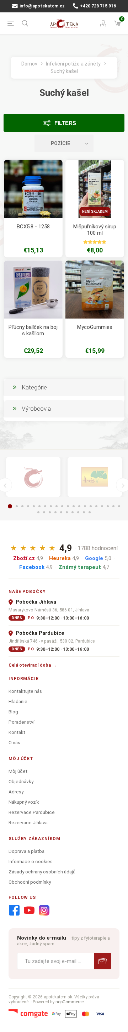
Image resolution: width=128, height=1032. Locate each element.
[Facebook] (14, 910)
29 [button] (84, 512)
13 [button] (79, 506)
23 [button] (50, 512)
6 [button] (39, 506)
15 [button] (91, 506)
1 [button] (10, 506)
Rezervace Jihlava (28, 822)
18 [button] (108, 506)
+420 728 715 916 (97, 6)
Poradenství (21, 722)
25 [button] (61, 512)
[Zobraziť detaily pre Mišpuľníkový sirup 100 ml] (94, 189)
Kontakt (17, 732)
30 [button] (90, 512)
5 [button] (34, 506)
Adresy (16, 791)
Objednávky (21, 781)
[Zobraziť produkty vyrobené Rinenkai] (33, 477)
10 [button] (62, 506)
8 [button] (51, 506)
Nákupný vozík (24, 802)
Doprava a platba (26, 851)
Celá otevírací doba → (33, 665)
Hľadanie (18, 701)
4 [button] (28, 506)
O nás (14, 742)
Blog (13, 711)
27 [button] (72, 512)
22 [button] (44, 512)
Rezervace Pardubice (32, 812)
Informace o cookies (31, 861)
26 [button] (67, 512)
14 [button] (85, 506)
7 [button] (45, 506)
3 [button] (22, 506)
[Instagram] (44, 910)
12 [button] (74, 506)
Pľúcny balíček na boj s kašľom (33, 330)
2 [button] (17, 506)
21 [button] (38, 512)
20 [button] (119, 506)
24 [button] (55, 512)
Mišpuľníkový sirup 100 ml (94, 229)
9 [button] (56, 506)
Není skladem (95, 211)
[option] (33, 477)
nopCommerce (69, 1001)
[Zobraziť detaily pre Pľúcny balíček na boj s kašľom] (33, 289)
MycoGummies (94, 327)
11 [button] (68, 506)
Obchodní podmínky (30, 882)
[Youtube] (29, 910)
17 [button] (102, 506)
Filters (65, 123)
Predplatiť (102, 961)
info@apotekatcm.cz (41, 6)
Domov (29, 64)
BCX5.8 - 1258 (33, 226)
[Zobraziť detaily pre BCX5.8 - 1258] (33, 189)
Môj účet (18, 771)
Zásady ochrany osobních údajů (42, 871)
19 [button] (113, 506)
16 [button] (96, 506)
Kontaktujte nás (25, 691)
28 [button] (78, 512)
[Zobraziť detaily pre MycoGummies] (94, 289)
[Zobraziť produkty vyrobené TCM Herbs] (95, 477)
